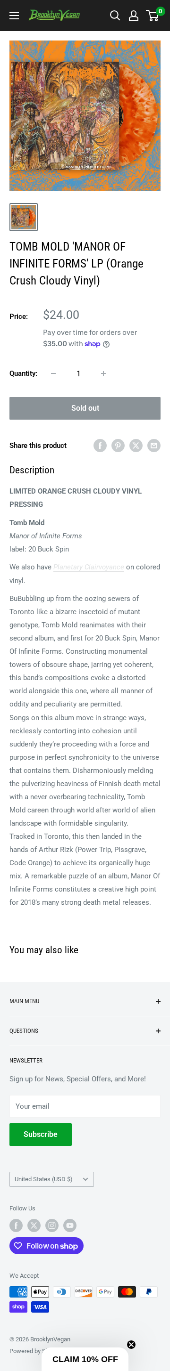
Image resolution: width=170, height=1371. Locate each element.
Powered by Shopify (35, 1351)
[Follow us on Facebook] (16, 1225)
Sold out (85, 408)
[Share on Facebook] (100, 445)
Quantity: (23, 373)
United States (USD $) (44, 1179)
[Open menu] (14, 15)
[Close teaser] (131, 1344)
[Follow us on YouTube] (69, 1225)
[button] (85, 1359)
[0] (153, 15)
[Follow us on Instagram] (52, 1225)
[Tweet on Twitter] (136, 445)
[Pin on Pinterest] (118, 445)
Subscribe (41, 1134)
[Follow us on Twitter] (34, 1225)
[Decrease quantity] (53, 373)
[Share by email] (154, 445)
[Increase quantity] (103, 373)
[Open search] (115, 15)
